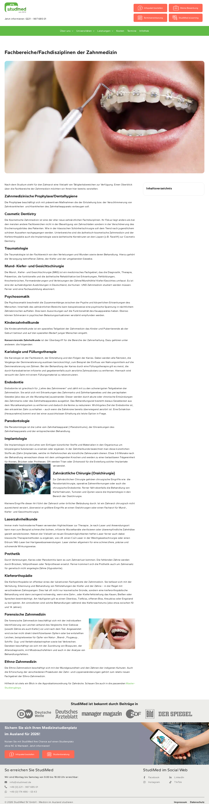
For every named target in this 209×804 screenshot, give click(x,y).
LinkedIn (179, 777)
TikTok (178, 782)
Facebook (153, 777)
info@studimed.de (20, 782)
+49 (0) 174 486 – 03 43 (23, 791)
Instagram (154, 782)
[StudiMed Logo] (15, 3)
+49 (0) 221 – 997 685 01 (24, 786)
